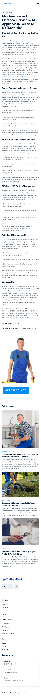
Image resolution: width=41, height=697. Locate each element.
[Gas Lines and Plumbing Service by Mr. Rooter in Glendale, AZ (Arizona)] (20, 484)
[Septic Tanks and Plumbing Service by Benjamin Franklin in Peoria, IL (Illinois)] (20, 532)
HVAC (21, 77)
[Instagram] (16, 586)
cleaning (12, 157)
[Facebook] (4, 586)
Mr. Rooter (6, 500)
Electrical (24, 43)
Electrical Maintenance (11, 328)
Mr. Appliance (7, 13)
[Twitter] (10, 586)
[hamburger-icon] (38, 3)
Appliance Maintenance (11, 323)
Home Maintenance (29, 328)
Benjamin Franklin (9, 451)
